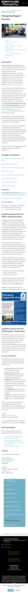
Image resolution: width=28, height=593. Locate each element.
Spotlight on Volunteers (10, 42)
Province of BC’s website (16, 84)
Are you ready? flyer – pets (11, 438)
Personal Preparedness (10, 524)
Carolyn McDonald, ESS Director (10, 164)
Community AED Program (11, 493)
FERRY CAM (15, 559)
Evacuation (7, 485)
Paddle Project (8, 489)
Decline (17, 590)
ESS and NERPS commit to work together (12, 198)
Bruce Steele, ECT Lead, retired (9, 182)
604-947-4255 (7, 544)
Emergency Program (10, 481)
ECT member (11, 171)
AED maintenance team (17, 175)
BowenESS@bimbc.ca (10, 415)
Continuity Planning (10, 497)
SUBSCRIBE (15, 553)
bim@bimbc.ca (7, 547)
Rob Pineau (4, 171)
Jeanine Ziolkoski (6, 178)
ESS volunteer (14, 178)
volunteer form (16, 282)
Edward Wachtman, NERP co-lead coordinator (13, 167)
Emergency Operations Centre (12, 506)
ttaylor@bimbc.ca (6, 471)
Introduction (8, 40)
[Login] (23, 3)
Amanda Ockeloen (6, 175)
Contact (7, 57)
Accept (10, 590)
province (22, 289)
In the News (10, 44)
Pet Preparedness (9, 55)
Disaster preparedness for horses (13, 440)
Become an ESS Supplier (13, 53)
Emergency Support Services (12, 520)
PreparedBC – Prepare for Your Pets (13, 436)
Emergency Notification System (13, 502)
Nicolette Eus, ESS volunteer (9, 185)
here (13, 101)
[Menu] (25, 3)
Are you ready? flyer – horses (12, 446)
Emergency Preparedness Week (13, 510)
